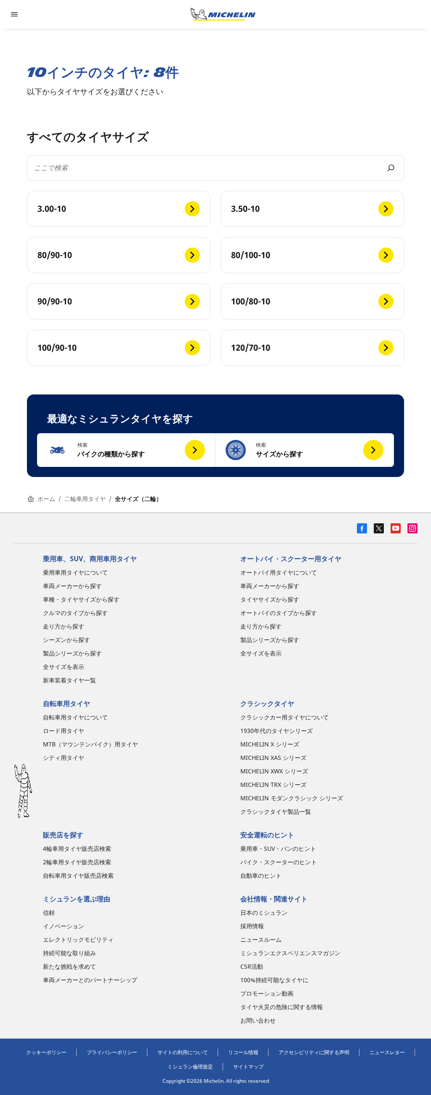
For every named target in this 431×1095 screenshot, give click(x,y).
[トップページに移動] (223, 14)
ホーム (46, 499)
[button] (126, 450)
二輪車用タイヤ (85, 499)
